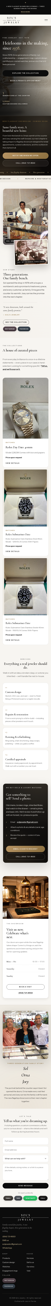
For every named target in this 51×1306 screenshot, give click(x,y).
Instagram (10, 329)
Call (43, 1198)
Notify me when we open (26, 155)
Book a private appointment (25, 81)
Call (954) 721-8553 (25, 857)
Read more (25, 12)
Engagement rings (10, 1271)
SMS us (5, 1240)
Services (30, 1258)
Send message (25, 1186)
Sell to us (30, 1262)
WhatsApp (30, 1198)
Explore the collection (25, 73)
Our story (30, 1266)
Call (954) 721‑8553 (25, 163)
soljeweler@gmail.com (27, 822)
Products (6, 1258)
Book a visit (25, 987)
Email (8, 1198)
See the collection (16, 322)
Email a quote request (25, 849)
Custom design (8, 1262)
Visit (28, 1271)
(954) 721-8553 (26, 993)
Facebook (24, 329)
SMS (18, 1198)
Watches (6, 1266)
